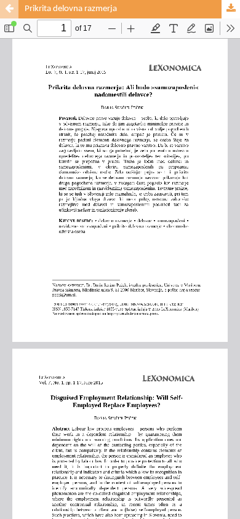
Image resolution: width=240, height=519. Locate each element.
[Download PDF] (231, 9)
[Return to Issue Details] (9, 9)
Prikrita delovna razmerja (71, 9)
